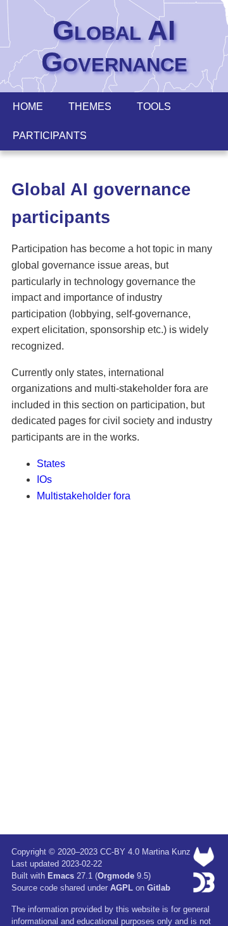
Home (28, 106)
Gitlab (158, 887)
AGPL (121, 887)
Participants (50, 135)
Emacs (61, 875)
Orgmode (116, 875)
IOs (44, 479)
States (51, 463)
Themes (89, 106)
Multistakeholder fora (83, 495)
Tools (154, 106)
